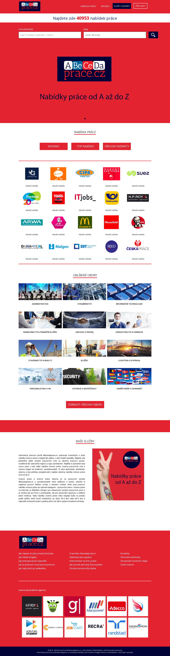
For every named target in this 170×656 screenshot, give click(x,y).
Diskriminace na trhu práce (82, 560)
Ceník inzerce (127, 564)
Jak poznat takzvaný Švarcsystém (85, 564)
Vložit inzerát (122, 6)
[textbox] (115, 35)
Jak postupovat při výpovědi (32, 560)
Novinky (53, 146)
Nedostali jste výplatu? (80, 557)
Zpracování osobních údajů (133, 560)
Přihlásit (140, 6)
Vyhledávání (26, 29)
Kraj (86, 29)
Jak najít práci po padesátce (32, 568)
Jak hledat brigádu (28, 557)
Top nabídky (85, 146)
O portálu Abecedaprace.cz (82, 553)
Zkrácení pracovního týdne (82, 568)
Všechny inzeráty (117, 146)
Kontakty (124, 553)
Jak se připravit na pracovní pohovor (37, 564)
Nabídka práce (88, 6)
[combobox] (115, 35)
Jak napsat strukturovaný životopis (36, 553)
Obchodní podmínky (130, 557)
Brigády (105, 6)
